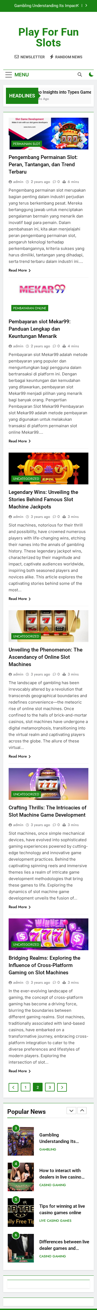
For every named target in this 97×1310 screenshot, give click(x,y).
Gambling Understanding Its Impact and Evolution (45, 6)
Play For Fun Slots (48, 37)
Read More (18, 270)
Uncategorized (26, 478)
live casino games (55, 1220)
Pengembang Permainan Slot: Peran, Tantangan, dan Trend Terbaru (43, 164)
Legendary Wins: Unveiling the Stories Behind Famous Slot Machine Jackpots (43, 499)
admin (18, 181)
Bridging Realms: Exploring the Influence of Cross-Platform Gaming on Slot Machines (44, 965)
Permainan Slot (26, 143)
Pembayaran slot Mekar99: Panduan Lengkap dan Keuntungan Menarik (40, 328)
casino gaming (52, 1185)
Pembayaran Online (29, 308)
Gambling (47, 1149)
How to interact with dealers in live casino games (60, 1177)
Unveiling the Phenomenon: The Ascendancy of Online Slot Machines (45, 657)
